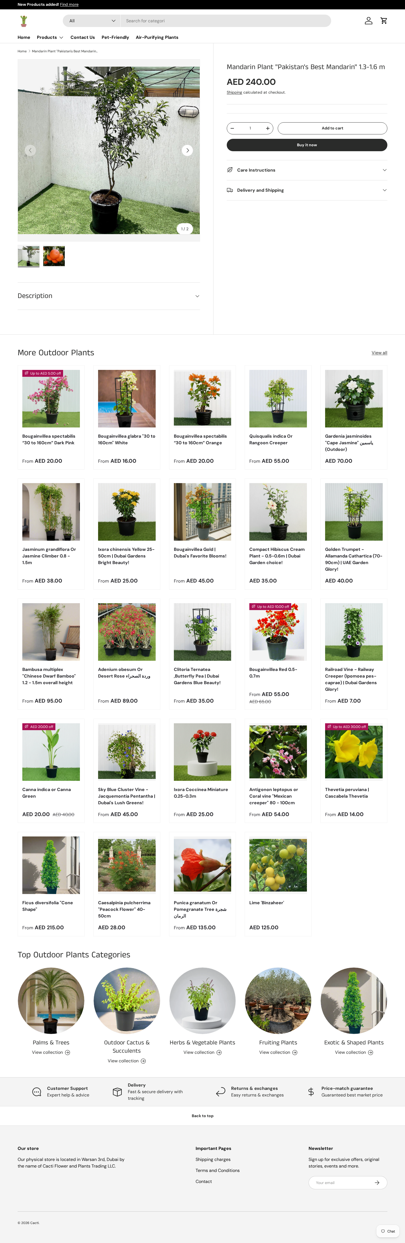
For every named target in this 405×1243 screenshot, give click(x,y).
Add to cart (332, 128)
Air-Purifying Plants (157, 37)
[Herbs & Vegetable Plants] (202, 1001)
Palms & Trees (51, 1042)
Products (47, 37)
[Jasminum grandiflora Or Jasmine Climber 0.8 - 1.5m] (51, 512)
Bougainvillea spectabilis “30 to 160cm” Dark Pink (48, 439)
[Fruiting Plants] (278, 1001)
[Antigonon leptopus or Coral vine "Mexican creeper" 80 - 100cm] (278, 752)
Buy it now (307, 144)
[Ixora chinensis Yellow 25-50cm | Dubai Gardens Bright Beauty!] (127, 512)
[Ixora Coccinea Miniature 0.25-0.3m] (202, 752)
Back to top (203, 1115)
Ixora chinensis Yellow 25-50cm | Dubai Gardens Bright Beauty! (126, 555)
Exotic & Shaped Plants (354, 1042)
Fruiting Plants (278, 1042)
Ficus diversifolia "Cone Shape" (47, 906)
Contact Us (83, 37)
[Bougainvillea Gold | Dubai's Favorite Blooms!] (202, 512)
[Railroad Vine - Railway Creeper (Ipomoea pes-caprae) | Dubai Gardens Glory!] (354, 632)
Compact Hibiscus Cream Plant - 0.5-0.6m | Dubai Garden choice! (277, 555)
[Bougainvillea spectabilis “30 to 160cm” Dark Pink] (51, 398)
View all (379, 353)
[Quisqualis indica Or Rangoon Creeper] (278, 398)
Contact (204, 1181)
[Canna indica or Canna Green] (51, 752)
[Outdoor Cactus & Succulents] (127, 1001)
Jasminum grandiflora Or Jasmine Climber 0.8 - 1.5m (49, 555)
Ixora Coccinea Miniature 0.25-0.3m (201, 793)
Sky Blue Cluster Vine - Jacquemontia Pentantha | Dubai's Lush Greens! (126, 796)
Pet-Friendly (115, 37)
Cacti (34, 1223)
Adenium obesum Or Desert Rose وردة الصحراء (124, 673)
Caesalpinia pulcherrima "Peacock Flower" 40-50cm (124, 909)
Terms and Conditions (218, 1170)
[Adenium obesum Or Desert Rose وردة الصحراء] (127, 632)
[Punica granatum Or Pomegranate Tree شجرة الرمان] (202, 865)
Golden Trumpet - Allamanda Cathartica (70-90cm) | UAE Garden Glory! (353, 559)
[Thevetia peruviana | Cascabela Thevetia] (354, 752)
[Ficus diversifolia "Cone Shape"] (51, 865)
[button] (384, 21)
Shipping (234, 92)
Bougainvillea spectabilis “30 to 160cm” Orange (200, 439)
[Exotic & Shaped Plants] (354, 1001)
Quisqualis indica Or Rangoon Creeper (271, 439)
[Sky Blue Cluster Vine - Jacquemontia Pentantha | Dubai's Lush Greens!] (127, 752)
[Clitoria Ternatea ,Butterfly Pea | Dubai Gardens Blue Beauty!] (202, 632)
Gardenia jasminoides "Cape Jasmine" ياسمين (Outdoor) (349, 442)
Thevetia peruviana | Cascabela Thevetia (347, 793)
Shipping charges (213, 1159)
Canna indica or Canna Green (46, 793)
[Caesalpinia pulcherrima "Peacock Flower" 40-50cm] (127, 865)
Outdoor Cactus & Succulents (127, 1046)
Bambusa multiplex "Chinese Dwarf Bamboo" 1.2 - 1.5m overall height (49, 676)
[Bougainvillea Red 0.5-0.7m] (278, 632)
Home (24, 37)
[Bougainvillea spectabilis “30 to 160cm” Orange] (202, 398)
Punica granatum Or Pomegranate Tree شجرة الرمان (200, 909)
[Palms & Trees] (51, 1001)
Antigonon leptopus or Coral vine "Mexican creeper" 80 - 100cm (273, 796)
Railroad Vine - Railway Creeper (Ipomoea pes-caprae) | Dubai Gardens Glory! (351, 679)
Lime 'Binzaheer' (266, 903)
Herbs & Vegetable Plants (202, 1042)
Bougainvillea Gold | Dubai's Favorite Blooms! (200, 552)
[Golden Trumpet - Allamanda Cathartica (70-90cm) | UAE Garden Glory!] (354, 512)
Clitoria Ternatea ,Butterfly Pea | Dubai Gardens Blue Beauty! (197, 676)
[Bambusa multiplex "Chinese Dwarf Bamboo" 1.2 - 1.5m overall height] (51, 632)
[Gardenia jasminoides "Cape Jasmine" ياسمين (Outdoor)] (354, 398)
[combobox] (197, 21)
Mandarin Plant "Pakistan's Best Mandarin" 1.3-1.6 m (65, 51)
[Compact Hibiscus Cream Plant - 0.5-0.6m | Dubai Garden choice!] (278, 512)
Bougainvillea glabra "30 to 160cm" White (126, 439)
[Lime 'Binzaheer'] (278, 865)
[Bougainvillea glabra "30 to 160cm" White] (127, 398)
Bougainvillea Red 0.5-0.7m (273, 673)
